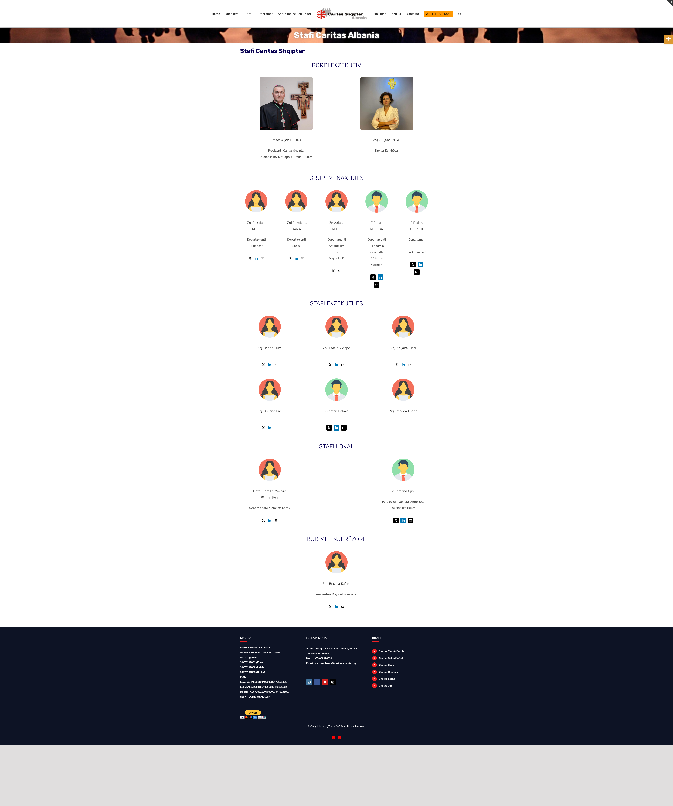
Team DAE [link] (334, 726)
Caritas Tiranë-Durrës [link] (391, 651)
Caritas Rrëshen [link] (388, 672)
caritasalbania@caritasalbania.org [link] (335, 663)
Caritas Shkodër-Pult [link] (391, 658)
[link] (668, 39)
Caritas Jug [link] (386, 685)
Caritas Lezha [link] (387, 678)
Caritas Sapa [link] (386, 665)
